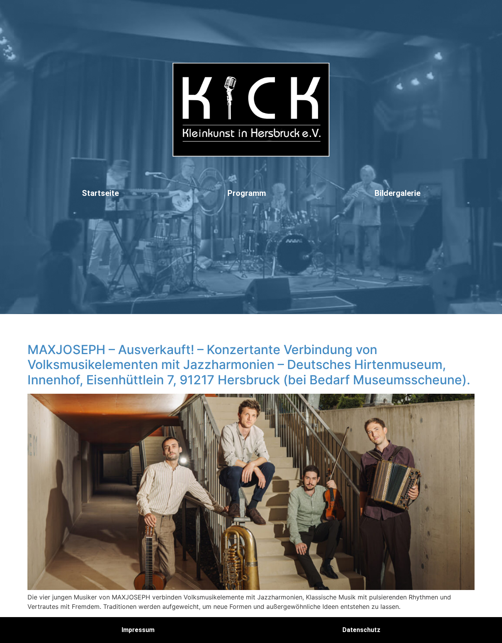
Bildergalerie (397, 193)
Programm (246, 193)
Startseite (100, 193)
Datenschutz (361, 630)
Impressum (138, 630)
